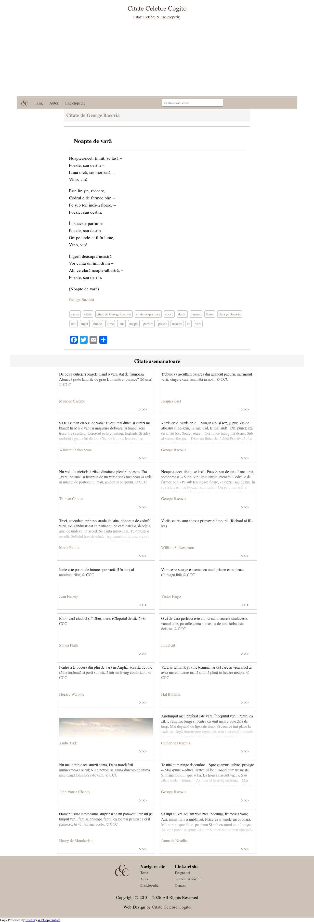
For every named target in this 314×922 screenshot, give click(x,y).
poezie (162, 323)
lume (110, 323)
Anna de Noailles (174, 840)
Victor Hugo (171, 596)
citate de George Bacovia (114, 314)
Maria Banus (69, 547)
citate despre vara (148, 314)
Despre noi (182, 872)
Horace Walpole (71, 694)
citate (88, 314)
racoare (177, 323)
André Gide (68, 742)
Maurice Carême (72, 400)
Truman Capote (71, 498)
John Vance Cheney (74, 791)
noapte (133, 323)
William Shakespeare (75, 449)
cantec (75, 314)
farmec (196, 314)
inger (84, 323)
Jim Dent (168, 645)
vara (198, 323)
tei (188, 323)
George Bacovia (81, 299)
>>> (143, 409)
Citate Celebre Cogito (171, 907)
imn (73, 323)
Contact (180, 885)
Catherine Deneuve (176, 742)
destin (182, 314)
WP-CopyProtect (49, 920)
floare (210, 314)
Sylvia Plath (68, 645)
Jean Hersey (68, 596)
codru (169, 314)
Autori (54, 102)
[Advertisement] (157, 59)
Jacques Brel (171, 400)
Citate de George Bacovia (93, 115)
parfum (148, 323)
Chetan (30, 920)
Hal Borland (170, 694)
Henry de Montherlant (76, 840)
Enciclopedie (75, 102)
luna (121, 323)
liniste (97, 323)
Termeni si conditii (188, 879)
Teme (39, 102)
